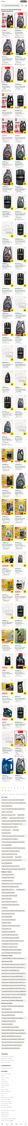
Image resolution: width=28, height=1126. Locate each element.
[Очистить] (22, 5)
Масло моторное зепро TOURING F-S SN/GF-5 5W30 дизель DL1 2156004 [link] (7, 597)
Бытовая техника (5, 1077)
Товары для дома (5, 1085)
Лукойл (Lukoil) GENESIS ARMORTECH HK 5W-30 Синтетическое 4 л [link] (7, 266)
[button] (26, 6)
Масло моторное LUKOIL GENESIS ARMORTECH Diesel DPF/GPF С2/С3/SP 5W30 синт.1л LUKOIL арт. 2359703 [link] (7, 623)
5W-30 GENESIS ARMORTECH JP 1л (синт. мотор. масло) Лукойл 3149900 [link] (19, 493)
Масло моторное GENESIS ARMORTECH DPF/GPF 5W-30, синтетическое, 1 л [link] (7, 439)
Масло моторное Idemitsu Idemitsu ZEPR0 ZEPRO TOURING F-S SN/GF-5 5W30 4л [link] (7, 519)
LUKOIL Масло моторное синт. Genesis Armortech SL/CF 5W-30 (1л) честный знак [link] (20, 390)
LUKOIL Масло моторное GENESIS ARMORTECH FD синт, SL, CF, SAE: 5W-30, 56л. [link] (20, 189)
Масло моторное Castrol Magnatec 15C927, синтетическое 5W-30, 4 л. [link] (7, 724)
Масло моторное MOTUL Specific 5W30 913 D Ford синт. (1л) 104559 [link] (20, 673)
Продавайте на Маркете (6, 1058)
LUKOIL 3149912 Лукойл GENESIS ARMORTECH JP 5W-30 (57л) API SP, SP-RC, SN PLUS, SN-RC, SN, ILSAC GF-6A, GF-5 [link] (20, 724)
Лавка (11, 1124)
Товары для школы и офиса (7, 1097)
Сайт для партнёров (5, 1062)
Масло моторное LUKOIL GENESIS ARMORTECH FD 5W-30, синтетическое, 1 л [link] (7, 59)
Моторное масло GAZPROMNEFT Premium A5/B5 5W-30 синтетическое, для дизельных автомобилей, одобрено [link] (20, 751)
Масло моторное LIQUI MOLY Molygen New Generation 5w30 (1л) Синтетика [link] (20, 648)
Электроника (4, 1081)
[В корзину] (12, 27)
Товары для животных (6, 1101)
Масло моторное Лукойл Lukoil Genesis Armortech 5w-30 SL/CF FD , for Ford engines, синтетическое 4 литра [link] (7, 33)
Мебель (3, 1075)
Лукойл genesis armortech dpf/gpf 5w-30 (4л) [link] (7, 241)
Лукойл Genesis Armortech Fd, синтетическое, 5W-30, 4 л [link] (20, 340)
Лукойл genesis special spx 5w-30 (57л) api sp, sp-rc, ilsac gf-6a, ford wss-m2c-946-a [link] (7, 291)
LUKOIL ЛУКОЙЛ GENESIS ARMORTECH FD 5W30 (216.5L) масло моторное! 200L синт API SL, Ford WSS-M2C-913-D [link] (7, 214)
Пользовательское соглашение (8, 1110)
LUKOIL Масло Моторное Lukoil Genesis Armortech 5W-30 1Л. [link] (7, 164)
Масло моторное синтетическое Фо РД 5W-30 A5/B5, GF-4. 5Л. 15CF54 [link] (20, 545)
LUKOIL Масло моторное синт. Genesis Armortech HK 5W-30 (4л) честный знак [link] (20, 316)
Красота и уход (4, 1089)
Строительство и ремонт (6, 1103)
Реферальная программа (6, 1068)
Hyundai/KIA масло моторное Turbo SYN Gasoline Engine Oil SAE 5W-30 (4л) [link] (7, 493)
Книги (2, 1095)
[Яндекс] (11, 1120)
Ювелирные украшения (6, 1107)
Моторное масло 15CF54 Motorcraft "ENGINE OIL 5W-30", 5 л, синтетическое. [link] (20, 597)
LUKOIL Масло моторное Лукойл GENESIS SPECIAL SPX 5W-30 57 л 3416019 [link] (7, 365)
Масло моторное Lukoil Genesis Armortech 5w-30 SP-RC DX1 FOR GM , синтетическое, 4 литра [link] (20, 467)
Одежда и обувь (5, 1083)
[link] (13, 800)
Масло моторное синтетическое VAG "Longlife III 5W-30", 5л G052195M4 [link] (7, 648)
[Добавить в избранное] (12, 14)
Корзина (21, 1124)
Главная (2, 1124)
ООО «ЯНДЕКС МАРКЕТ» (10, 1118)
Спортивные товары (5, 1099)
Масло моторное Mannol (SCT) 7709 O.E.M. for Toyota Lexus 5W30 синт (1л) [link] (20, 699)
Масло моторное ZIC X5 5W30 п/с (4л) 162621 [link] (7, 778)
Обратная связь (4, 1112)
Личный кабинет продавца (7, 1056)
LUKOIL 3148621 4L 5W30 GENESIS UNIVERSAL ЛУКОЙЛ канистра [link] (19, 414)
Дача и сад (3, 1093)
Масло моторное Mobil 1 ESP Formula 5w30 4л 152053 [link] (7, 545)
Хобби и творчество (5, 1091)
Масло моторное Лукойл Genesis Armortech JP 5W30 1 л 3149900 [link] (7, 390)
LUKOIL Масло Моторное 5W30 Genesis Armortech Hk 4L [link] (20, 571)
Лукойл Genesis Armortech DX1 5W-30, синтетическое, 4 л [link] (20, 778)
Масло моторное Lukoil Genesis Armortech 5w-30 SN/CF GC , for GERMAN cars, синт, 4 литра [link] (20, 87)
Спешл (7, 1124)
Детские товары (5, 1105)
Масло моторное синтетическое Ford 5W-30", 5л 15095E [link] (6, 467)
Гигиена (3, 1079)
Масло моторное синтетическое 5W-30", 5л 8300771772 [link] (7, 699)
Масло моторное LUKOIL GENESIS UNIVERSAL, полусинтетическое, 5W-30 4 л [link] (20, 59)
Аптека (2, 1087)
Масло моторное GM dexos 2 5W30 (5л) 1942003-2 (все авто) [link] (7, 571)
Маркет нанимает (5, 1114)
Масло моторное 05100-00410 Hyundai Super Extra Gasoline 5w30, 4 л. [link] (7, 673)
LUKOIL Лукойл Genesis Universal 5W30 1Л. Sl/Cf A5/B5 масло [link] (7, 316)
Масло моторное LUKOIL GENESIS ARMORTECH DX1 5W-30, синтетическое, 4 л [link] (20, 214)
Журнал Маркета (5, 1116)
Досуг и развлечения (6, 1073)
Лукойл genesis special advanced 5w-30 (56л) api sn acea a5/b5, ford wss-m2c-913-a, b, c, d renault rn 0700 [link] (7, 340)
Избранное (16, 1124)
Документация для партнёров (8, 1060)
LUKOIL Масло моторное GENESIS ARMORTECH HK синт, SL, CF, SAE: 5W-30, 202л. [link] (7, 750)
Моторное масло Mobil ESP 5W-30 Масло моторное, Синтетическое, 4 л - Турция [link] (20, 519)
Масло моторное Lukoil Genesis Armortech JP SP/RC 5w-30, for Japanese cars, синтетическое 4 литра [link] (7, 113)
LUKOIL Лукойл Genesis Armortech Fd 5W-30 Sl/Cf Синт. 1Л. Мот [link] (7, 189)
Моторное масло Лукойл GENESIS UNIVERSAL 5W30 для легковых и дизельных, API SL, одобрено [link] (7, 87)
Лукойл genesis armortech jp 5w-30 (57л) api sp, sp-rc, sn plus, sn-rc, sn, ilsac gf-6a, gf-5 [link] (20, 623)
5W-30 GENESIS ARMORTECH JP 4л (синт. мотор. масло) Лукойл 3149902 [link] (19, 164)
